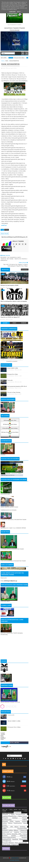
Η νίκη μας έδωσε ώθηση (10, 57)
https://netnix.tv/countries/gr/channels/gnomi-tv (14, 743)
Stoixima (17, 437)
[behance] (20, 758)
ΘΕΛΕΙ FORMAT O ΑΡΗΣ (12, 368)
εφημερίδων (15, 361)
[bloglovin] (13, 758)
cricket (2, 739)
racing (2, 736)
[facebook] (3, 758)
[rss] (18, 758)
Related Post (5, 269)
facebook (23, 323)
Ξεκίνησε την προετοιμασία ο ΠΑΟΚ (9, 285)
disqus (14, 323)
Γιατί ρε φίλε (10, 380)
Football (3, 733)
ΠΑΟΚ (6, 60)
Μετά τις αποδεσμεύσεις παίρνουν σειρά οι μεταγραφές (14, 301)
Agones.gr (14, 437)
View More (25, 269)
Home (2, 60)
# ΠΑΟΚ (6, 229)
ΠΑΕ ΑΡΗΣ (2, 57)
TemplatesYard (15, 858)
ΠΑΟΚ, (15, 68)
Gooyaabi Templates (14, 860)
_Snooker (3, 734)
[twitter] (6, 758)
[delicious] (25, 758)
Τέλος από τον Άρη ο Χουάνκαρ (13, 392)
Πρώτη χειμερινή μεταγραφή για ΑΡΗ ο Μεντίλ (17, 386)
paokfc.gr (4, 225)
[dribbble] (15, 758)
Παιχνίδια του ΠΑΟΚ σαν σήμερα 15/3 (10, 317)
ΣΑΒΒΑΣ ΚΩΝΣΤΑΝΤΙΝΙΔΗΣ (23, 57)
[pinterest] (11, 758)
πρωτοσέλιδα (9, 361)
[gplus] (8, 758)
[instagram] (22, 758)
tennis (2, 735)
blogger (5, 323)
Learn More (12, 11)
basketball (3, 738)
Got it (18, 11)
